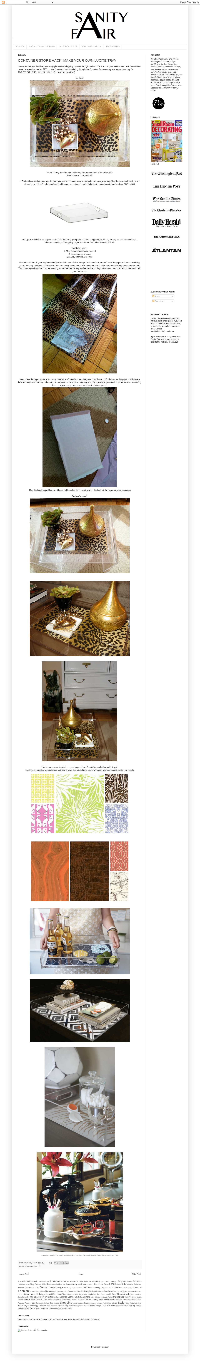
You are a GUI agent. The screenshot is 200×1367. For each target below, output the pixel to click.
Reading (21, 1303)
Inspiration (92, 1294)
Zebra (70, 1308)
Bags (120, 1281)
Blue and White (40, 1284)
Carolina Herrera (58, 1284)
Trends (92, 1306)
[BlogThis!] (58, 1262)
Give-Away (108, 1291)
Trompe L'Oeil (100, 1306)
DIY (39, 1266)
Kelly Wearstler (46, 1297)
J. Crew (113, 1294)
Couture (33, 1288)
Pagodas (57, 1300)
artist (72, 1281)
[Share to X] (61, 1262)
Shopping (65, 1302)
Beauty (129, 1281)
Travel (86, 1306)
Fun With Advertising (72, 1291)
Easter (109, 1288)
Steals (114, 1303)
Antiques (37, 1281)
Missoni (20, 1300)
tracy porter (78, 1306)
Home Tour (61, 1294)
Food (54, 1291)
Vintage (21, 1308)
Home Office (51, 1294)
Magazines (118, 1297)
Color (124, 1284)
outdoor (51, 1300)
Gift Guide (99, 1291)
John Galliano (136, 1294)
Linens (87, 1297)
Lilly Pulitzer (79, 1297)
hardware (131, 1291)
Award (114, 1281)
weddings (49, 1308)
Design (51, 1287)
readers (138, 1300)
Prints (125, 1300)
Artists (76, 1281)
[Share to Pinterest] (67, 1262)
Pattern (81, 1299)
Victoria (138, 1306)
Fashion (23, 1291)
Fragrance (61, 1291)
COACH (112, 1284)
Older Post (136, 1274)
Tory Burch (69, 1306)
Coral (27, 1288)
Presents (118, 1300)
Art (62, 1281)
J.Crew (120, 1294)
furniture (84, 1291)
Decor (44, 1287)
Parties (74, 1300)
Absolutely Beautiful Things (92, 1255)
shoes (56, 1303)
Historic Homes (29, 1294)
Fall (140, 1288)
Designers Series (73, 1288)
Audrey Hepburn (105, 1281)
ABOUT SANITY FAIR (42, 47)
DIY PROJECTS (91, 47)
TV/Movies (111, 1306)
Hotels (69, 1294)
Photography (97, 1299)
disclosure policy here (89, 1319)
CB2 (126, 184)
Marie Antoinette (130, 1297)
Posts (157, 296)
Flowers (48, 1291)
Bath (124, 1281)
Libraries (63, 1297)
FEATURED (113, 47)
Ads (19, 1281)
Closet (106, 1284)
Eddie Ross (117, 1288)
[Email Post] (50, 1263)
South (86, 1303)
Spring (108, 1303)
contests (21, 1288)
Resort (27, 1303)
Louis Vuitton (108, 1297)
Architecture (55, 1281)
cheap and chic (31, 1266)
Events (135, 1288)
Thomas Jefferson (57, 1306)
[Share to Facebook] (64, 1262)
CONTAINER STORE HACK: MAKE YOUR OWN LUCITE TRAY (67, 60)
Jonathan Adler (23, 1297)
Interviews (101, 1294)
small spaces (78, 1303)
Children (90, 1284)
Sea (51, 1303)
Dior (80, 1288)
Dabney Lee (74, 1255)
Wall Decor (30, 1308)
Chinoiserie (98, 1284)
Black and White (24, 1284)
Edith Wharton (127, 1288)
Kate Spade (35, 1297)
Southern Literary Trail (97, 1303)
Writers (64, 1308)
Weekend (57, 1308)
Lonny (100, 1297)
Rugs (33, 1303)
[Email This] (55, 1262)
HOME (19, 47)
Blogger (105, 1347)
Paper (69, 1299)
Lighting (71, 1297)
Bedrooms (137, 1281)
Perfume (88, 1300)
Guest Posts (122, 1291)
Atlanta (95, 1281)
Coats (118, 1284)
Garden (91, 1291)
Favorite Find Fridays (37, 1291)
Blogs (32, 1284)
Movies (27, 1299)
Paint (64, 1300)
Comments (159, 301)
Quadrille (131, 1300)
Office (45, 1300)
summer (138, 1303)
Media (139, 1297)
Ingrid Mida (83, 1294)
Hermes (138, 1291)
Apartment (45, 1281)
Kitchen (56, 1297)
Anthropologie (28, 1281)
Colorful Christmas (134, 1284)
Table (20, 1306)
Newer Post (24, 1274)
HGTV (20, 1294)
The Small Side (44, 1306)
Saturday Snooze (42, 1303)
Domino (90, 1288)
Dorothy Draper (100, 1288)
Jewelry (127, 1294)
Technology (33, 1306)
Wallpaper (40, 1308)
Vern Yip (132, 1306)
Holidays (40, 1294)
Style (121, 1302)
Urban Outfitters (122, 1306)
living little (94, 1297)
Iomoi (107, 1294)
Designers (61, 1287)
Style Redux (130, 1303)
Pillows (107, 1299)
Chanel (68, 1284)
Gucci (115, 1291)
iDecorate (75, 1294)
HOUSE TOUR (68, 47)
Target (26, 1306)
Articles (66, 1281)
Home (80, 1274)
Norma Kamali (36, 1300)
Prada (112, 1300)
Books (49, 1284)
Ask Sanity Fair (86, 1281)
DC (38, 1288)
